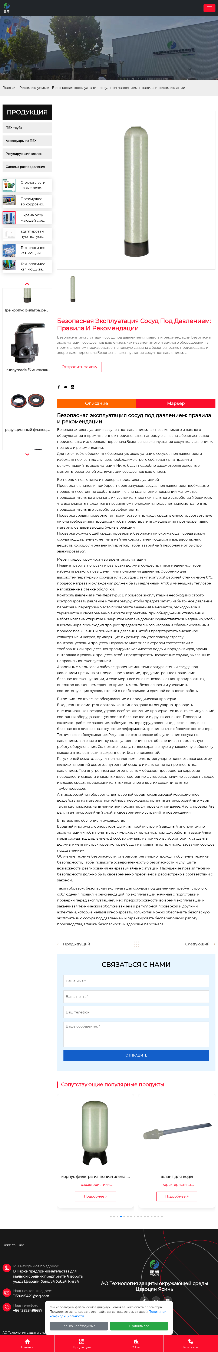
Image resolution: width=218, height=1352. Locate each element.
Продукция (82, 1344)
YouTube (18, 1245)
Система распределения (25, 167)
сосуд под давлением (193, 442)
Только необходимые (78, 1326)
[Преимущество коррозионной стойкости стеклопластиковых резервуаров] (9, 201)
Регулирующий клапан (24, 154)
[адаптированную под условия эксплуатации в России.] (9, 234)
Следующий (197, 944)
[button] (111, 1216)
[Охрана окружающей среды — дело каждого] (9, 217)
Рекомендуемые (34, 88)
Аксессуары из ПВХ (21, 141)
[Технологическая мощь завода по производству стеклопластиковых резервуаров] (9, 266)
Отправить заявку (79, 367)
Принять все (139, 1326)
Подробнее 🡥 (95, 1196)
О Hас (136, 1344)
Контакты (190, 1344)
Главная (9, 88)
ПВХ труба (14, 128)
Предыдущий (76, 944)
